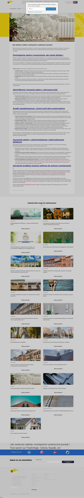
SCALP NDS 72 (24, 162)
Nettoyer (12, 386)
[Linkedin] (11, 487)
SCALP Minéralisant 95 (56, 160)
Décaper (12, 408)
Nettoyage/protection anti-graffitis (18, 342)
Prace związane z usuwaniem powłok (19, 433)
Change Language (51, 8)
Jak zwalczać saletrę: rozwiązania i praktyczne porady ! (22, 388)
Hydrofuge (45, 362)
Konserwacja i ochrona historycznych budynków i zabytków (56, 342)
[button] (25, 1)
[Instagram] (16, 487)
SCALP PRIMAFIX (46, 160)
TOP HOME (33, 489)
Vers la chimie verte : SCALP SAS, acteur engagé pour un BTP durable (58, 247)
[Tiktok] (18, 487)
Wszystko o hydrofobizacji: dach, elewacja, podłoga (54, 388)
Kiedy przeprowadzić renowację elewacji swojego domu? (23, 410)
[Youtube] (13, 487)
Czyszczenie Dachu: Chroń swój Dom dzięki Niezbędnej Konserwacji (58, 410)
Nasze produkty (48, 471)
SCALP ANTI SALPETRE (33, 162)
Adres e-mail (39, 459)
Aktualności (13, 221)
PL (75, 2)
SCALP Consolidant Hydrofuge (55, 171)
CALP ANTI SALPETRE (20, 173)
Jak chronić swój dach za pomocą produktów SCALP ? (55, 364)
